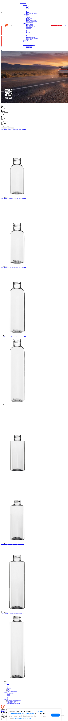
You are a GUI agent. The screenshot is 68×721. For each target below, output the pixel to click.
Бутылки (8, 690)
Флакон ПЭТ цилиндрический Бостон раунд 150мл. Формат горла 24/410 (13, 198)
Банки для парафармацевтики (12, 691)
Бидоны (8, 685)
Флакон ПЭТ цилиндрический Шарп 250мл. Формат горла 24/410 (12, 613)
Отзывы (8, 694)
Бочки (8, 684)
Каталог (5, 683)
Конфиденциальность (11, 696)
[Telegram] (6, 712)
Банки (8, 689)
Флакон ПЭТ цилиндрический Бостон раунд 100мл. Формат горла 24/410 (13, 129)
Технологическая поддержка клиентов (14, 700)
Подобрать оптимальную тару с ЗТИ (13, 703)
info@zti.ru (2, 711)
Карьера (8, 695)
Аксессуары (9, 688)
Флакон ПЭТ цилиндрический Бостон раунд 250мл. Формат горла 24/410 (13, 336)
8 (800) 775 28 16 (4, 710)
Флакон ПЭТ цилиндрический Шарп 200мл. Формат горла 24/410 (12, 544)
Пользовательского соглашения (22, 718)
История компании (10, 693)
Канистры (9, 686)
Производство (6, 699)
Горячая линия (9, 697)
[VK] (2, 712)
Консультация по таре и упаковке (13, 701)
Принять (55, 715)
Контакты (9, 698)
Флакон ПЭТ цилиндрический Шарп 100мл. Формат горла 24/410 (12, 405)
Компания (5, 692)
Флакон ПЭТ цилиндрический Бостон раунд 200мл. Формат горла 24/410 (13, 267)
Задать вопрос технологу (11, 702)
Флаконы (8, 687)
